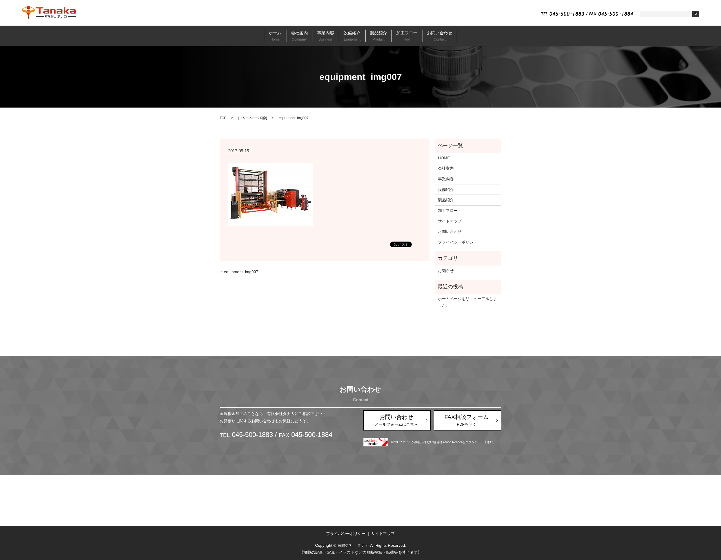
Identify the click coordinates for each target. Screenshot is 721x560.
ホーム (275, 35)
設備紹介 (352, 35)
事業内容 (325, 35)
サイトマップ (450, 221)
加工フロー (406, 35)
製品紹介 (378, 35)
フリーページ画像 (252, 118)
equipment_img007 (241, 271)
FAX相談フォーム (466, 420)
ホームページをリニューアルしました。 (467, 301)
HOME (444, 158)
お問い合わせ (439, 35)
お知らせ (446, 270)
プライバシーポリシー (457, 242)
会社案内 (299, 35)
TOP (223, 118)
